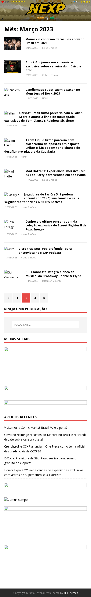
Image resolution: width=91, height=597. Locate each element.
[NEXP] (45, 19)
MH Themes (71, 593)
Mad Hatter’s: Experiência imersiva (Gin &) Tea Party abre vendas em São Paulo (55, 173)
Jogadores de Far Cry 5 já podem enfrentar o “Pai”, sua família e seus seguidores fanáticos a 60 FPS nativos (41, 198)
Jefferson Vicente (52, 280)
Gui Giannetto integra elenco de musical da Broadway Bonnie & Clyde (53, 274)
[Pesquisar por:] (45, 324)
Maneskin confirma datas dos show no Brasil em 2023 (54, 41)
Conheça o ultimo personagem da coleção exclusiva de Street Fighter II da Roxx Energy (56, 225)
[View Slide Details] (45, 391)
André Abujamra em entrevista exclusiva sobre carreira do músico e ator (53, 66)
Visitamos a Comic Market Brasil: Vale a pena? (35, 427)
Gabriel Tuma (50, 75)
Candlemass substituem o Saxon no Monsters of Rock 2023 (52, 91)
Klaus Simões (49, 47)
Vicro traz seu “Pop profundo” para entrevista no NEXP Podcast (45, 250)
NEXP (45, 98)
